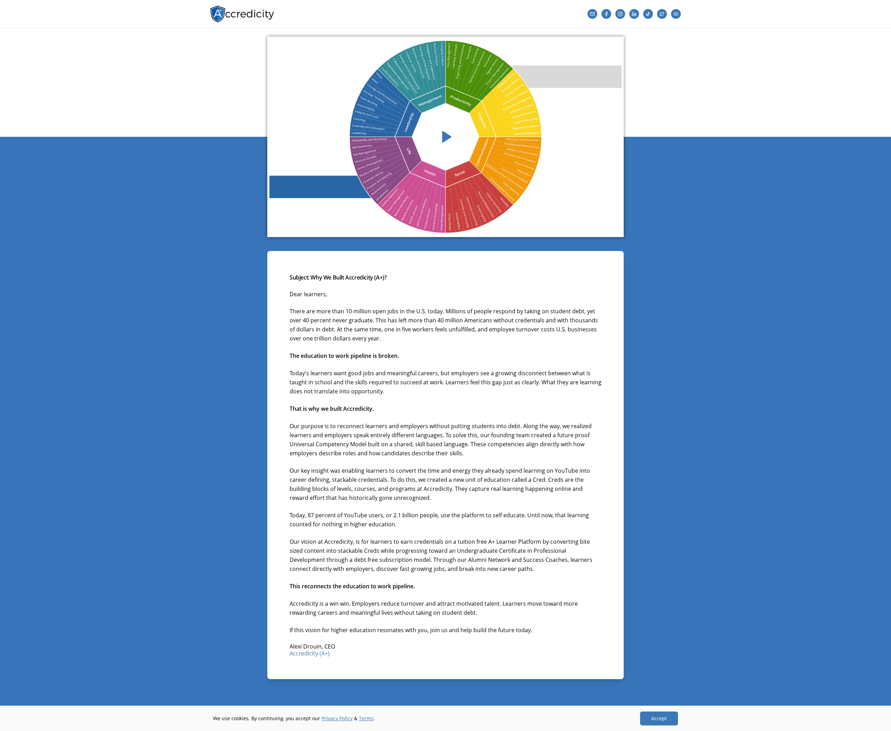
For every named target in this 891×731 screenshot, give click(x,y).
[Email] (592, 14)
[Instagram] (620, 14)
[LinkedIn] (634, 14)
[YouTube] (676, 14)
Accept (659, 718)
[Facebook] (606, 14)
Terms (366, 718)
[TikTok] (648, 14)
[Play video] (445, 137)
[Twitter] (662, 14)
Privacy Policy (337, 718)
